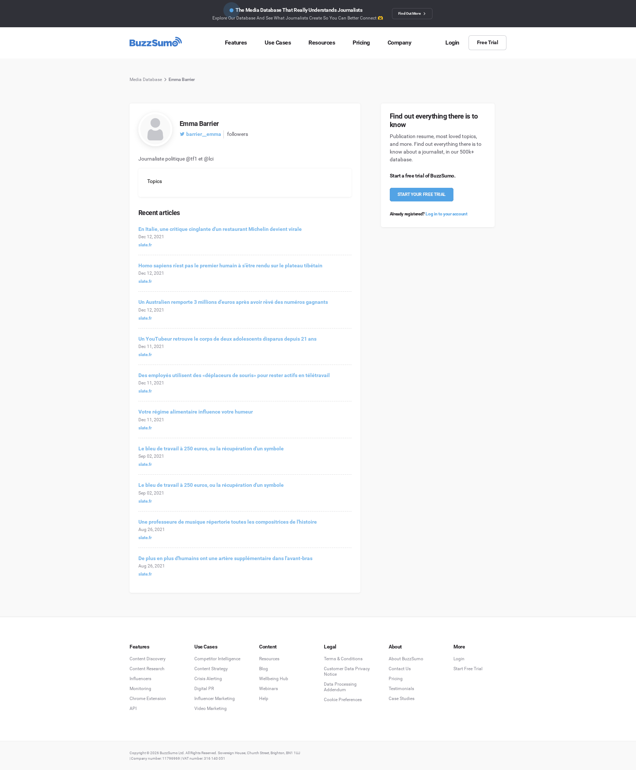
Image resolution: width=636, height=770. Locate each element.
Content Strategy (211, 668)
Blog (263, 668)
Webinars (268, 688)
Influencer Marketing (214, 698)
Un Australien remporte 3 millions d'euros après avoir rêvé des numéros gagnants (233, 302)
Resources (269, 658)
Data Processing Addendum (340, 687)
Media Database (146, 79)
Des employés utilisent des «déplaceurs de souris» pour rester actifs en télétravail (234, 375)
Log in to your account (446, 214)
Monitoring (140, 688)
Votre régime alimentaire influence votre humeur (195, 412)
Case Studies (401, 698)
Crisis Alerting (208, 678)
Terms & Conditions (343, 658)
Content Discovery (148, 658)
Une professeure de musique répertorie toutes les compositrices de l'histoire (227, 522)
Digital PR (204, 688)
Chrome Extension (148, 698)
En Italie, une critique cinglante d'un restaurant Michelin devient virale (220, 229)
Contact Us (400, 668)
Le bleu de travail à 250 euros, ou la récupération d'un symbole (211, 448)
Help (263, 698)
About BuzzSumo (406, 658)
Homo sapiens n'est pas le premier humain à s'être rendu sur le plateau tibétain (230, 265)
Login (458, 658)
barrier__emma (203, 134)
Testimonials (401, 688)
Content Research (147, 668)
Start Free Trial (468, 668)
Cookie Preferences (343, 699)
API (133, 708)
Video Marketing (210, 708)
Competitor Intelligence (217, 658)
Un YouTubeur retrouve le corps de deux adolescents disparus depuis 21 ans (227, 339)
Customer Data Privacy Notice (347, 671)
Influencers (140, 678)
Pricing (396, 678)
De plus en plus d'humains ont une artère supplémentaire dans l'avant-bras (225, 558)
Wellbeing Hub (273, 678)
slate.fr (145, 244)
